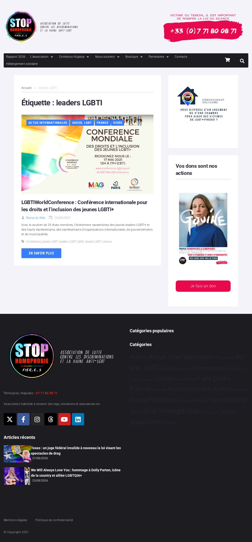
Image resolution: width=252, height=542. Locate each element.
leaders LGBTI (68, 241)
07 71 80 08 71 (46, 393)
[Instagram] (37, 419)
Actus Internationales (47, 123)
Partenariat (240, 390)
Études (169, 422)
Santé (216, 400)
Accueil (26, 88)
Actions (139, 357)
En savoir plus (41, 253)
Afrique (219, 357)
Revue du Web (35, 218)
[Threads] (51, 419)
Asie (231, 357)
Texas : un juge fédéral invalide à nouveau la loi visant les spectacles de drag (76, 450)
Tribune (213, 412)
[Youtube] (64, 419)
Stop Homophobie (171, 411)
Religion (200, 400)
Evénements (185, 379)
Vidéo (117, 123)
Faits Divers (214, 378)
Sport (136, 412)
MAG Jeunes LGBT (89, 241)
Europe (165, 379)
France (103, 123)
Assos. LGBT (82, 123)
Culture (234, 368)
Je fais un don (203, 286)
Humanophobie (189, 388)
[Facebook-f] (23, 419)
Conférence (33, 241)
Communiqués (208, 368)
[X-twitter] (10, 419)
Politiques (163, 400)
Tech (204, 412)
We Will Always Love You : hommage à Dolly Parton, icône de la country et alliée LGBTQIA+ (76, 472)
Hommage (158, 390)
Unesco (107, 241)
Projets (185, 400)
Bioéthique (172, 368)
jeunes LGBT (50, 241)
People (139, 399)
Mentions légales (15, 520)
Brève (187, 369)
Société (235, 400)
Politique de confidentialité (54, 520)
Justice (222, 388)
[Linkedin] (78, 419)
